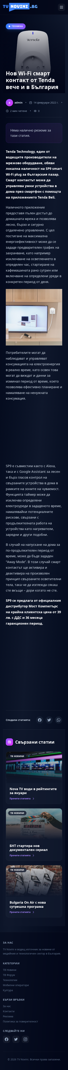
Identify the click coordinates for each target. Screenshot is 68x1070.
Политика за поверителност (20, 1021)
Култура (8, 990)
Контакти (9, 1011)
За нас (7, 1006)
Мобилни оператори (16, 985)
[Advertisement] (34, 432)
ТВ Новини (9, 970)
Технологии (10, 980)
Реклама (8, 1016)
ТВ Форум (9, 975)
